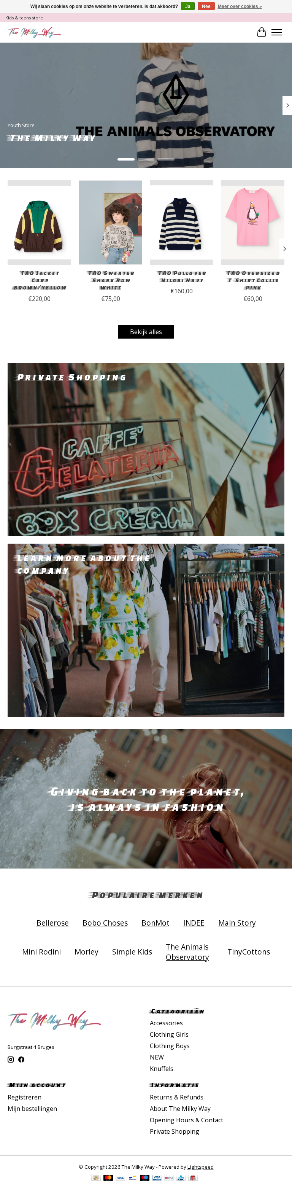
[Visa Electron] (157, 1178)
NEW (157, 1057)
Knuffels (161, 1068)
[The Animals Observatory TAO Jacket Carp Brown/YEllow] (39, 222)
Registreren (24, 1097)
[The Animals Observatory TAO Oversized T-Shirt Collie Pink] (252, 222)
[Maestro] (145, 1178)
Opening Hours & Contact (186, 1120)
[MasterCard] (108, 1178)
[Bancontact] (132, 1178)
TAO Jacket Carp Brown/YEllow (39, 280)
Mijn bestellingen (32, 1108)
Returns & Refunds (176, 1097)
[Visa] (120, 1178)
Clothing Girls (169, 1034)
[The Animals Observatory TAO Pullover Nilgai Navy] (181, 222)
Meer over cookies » (240, 6)
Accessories (166, 1023)
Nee (206, 6)
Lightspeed (200, 1166)
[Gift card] (193, 1178)
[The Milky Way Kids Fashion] (34, 32)
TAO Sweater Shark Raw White (110, 280)
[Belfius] (169, 1178)
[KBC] (181, 1178)
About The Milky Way (180, 1108)
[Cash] (96, 1178)
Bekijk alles (146, 332)
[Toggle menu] (276, 32)
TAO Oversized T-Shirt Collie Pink (252, 280)
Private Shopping (174, 1131)
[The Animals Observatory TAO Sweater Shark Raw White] (110, 222)
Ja (187, 6)
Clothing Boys (170, 1046)
